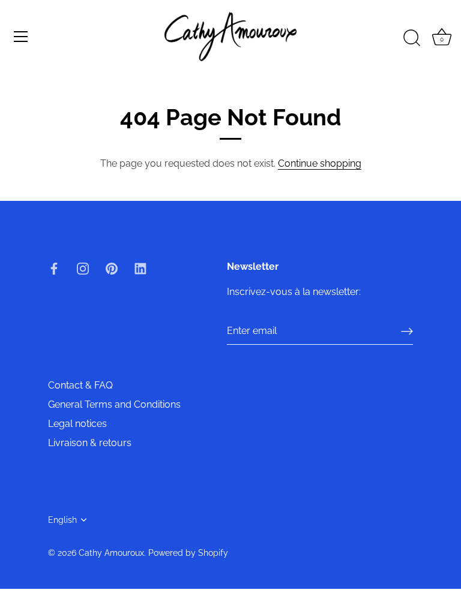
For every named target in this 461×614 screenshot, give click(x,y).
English (62, 520)
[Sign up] (407, 331)
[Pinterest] (112, 267)
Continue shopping (319, 163)
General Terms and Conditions (114, 404)
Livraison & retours (89, 443)
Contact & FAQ (80, 385)
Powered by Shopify (188, 553)
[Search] (412, 38)
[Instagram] (83, 267)
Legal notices (77, 423)
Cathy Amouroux (111, 553)
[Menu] (21, 36)
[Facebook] (54, 267)
